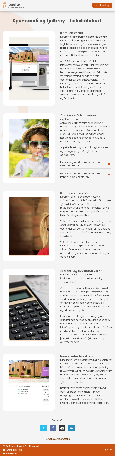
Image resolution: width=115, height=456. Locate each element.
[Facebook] (53, 428)
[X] (43, 428)
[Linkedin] (71, 428)
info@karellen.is (14, 449)
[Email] (62, 428)
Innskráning (102, 5)
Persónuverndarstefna (57, 439)
